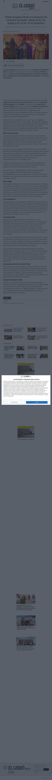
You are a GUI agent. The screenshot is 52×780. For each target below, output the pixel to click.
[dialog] (26, 390)
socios (15, 381)
